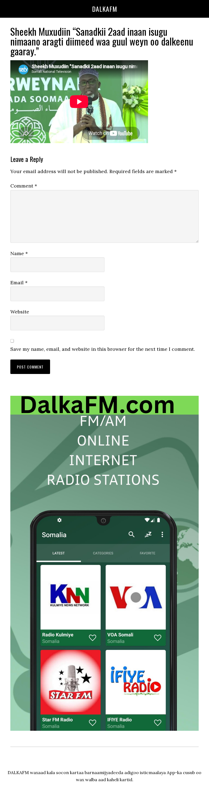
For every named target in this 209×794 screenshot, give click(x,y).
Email (18, 282)
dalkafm (104, 9)
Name (19, 253)
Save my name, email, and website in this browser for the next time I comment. (102, 349)
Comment (23, 186)
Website (19, 312)
